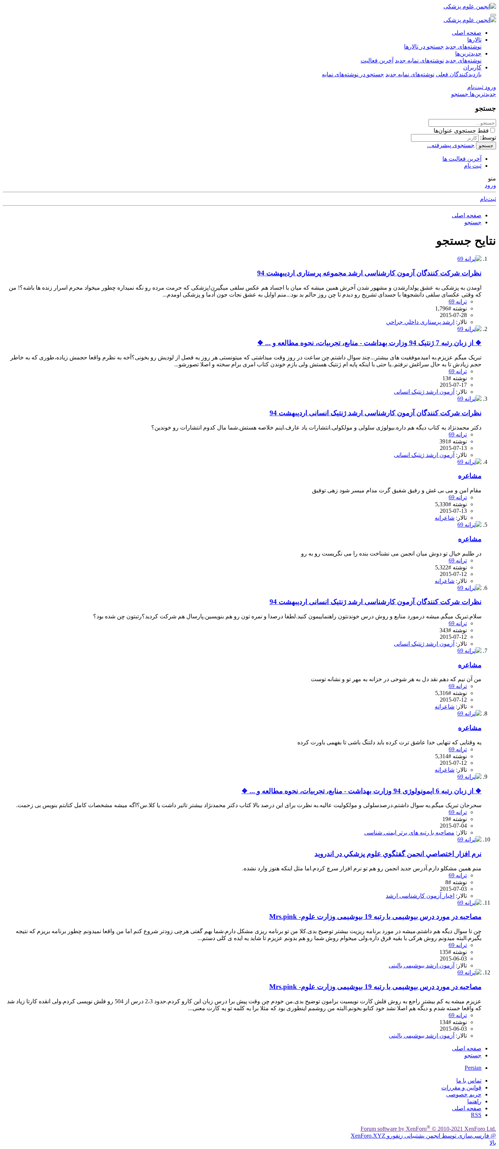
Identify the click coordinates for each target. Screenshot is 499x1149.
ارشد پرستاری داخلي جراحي (420, 322)
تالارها (474, 40)
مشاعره (469, 476)
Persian (473, 1068)
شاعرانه (444, 518)
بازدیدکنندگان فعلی (458, 74)
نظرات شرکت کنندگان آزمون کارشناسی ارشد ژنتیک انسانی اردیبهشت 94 (375, 413)
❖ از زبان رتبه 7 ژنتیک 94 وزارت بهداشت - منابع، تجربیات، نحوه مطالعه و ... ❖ (369, 343)
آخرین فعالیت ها (461, 159)
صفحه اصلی (466, 33)
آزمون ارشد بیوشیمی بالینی (421, 965)
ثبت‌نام (488, 199)
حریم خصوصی (463, 1094)
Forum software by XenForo (428, 1129)
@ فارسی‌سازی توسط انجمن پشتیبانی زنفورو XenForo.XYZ (423, 1136)
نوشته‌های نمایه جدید (419, 60)
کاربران (472, 67)
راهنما (474, 1101)
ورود (490, 185)
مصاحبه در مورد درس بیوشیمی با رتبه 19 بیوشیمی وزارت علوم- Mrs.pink (375, 916)
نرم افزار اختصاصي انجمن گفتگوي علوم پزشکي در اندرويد (398, 854)
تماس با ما (468, 1080)
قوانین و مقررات (461, 1087)
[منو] (493, 15)
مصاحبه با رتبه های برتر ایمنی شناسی (409, 832)
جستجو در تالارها (424, 46)
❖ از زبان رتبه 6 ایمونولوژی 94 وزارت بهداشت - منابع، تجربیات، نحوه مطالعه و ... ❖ (361, 791)
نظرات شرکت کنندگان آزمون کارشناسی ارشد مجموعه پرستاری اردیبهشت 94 (369, 273)
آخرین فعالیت (377, 60)
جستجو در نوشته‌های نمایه (353, 74)
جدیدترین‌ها (468, 53)
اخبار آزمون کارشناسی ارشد (420, 896)
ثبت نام (472, 166)
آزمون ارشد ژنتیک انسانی (424, 392)
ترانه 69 (458, 301)
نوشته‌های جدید (463, 46)
